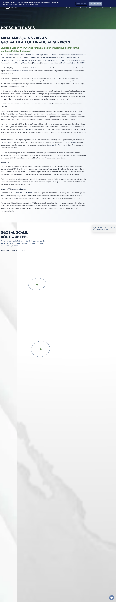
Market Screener (78, 60)
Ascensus (36, 63)
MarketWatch (25, 54)
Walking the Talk (54, 145)
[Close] (113, 4)
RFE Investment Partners (18, 71)
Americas (5, 251)
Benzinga (39, 54)
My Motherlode (26, 63)
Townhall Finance (7, 57)
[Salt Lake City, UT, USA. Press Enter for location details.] (48, 349)
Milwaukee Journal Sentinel (68, 57)
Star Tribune (20, 57)
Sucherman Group (69, 142)
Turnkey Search (7, 142)
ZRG (32, 68)
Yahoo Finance (13, 54)
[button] (70, 8)
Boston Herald (41, 60)
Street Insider (45, 57)
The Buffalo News (28, 60)
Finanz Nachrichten (78, 54)
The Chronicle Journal (69, 63)
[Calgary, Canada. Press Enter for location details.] (43, 285)
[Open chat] (111, 597)
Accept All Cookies (95, 3)
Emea (14, 251)
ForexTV (47, 54)
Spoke (57, 63)
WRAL (54, 57)
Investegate (56, 54)
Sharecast (66, 54)
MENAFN (82, 63)
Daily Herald (66, 60)
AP (33, 54)
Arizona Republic (32, 57)
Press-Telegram (54, 60)
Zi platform (28, 129)
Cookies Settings (81, 3)
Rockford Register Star (9, 63)
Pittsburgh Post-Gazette (10, 60)
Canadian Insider (47, 63)
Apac (22, 251)
